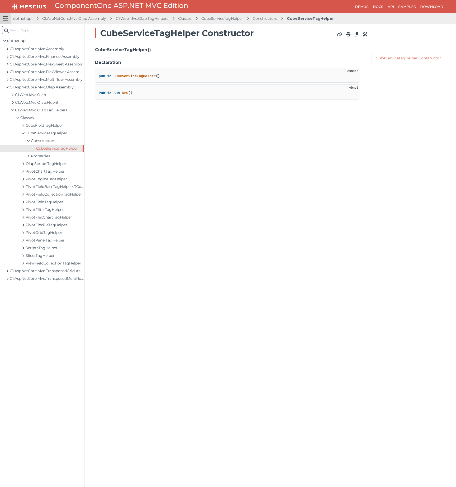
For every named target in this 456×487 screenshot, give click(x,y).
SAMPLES (407, 6)
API (391, 6)
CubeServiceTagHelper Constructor (408, 58)
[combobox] (42, 30)
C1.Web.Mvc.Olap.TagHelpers (142, 18)
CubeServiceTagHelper (222, 18)
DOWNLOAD (431, 6)
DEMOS (362, 6)
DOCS (378, 6)
